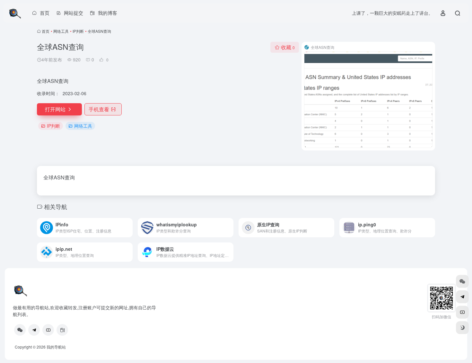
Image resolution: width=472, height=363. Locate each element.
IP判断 (78, 31)
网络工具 (61, 31)
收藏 (288, 47)
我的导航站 (56, 346)
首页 (45, 31)
